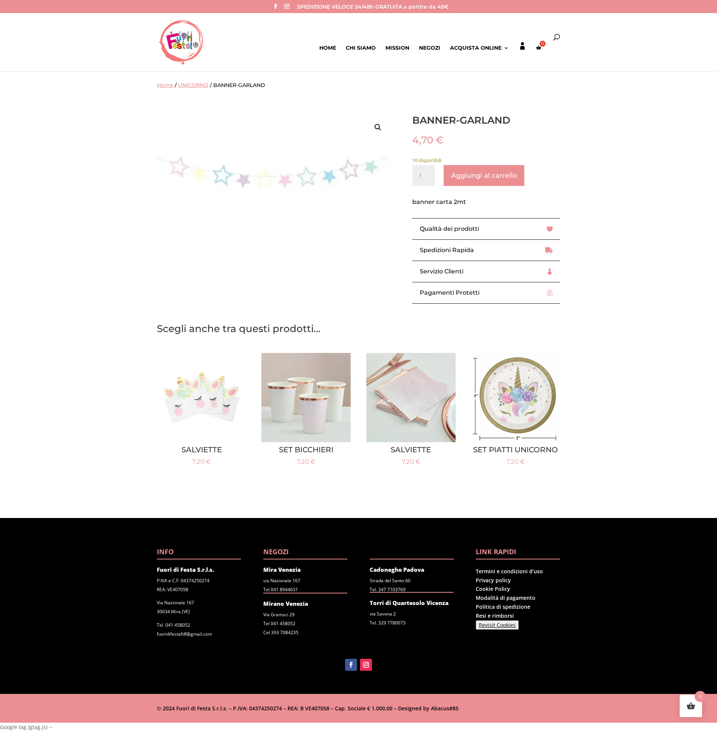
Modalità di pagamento (506, 597)
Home (327, 48)
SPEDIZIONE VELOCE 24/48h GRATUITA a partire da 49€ (372, 7)
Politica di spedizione (503, 606)
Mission (397, 48)
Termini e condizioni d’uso (509, 571)
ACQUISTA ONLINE (476, 48)
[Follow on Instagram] (366, 665)
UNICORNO (193, 85)
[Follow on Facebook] (351, 665)
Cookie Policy (493, 588)
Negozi (429, 48)
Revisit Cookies (497, 625)
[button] (378, 127)
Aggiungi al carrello (484, 175)
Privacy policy (493, 580)
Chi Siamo (361, 48)
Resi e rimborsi (495, 615)
